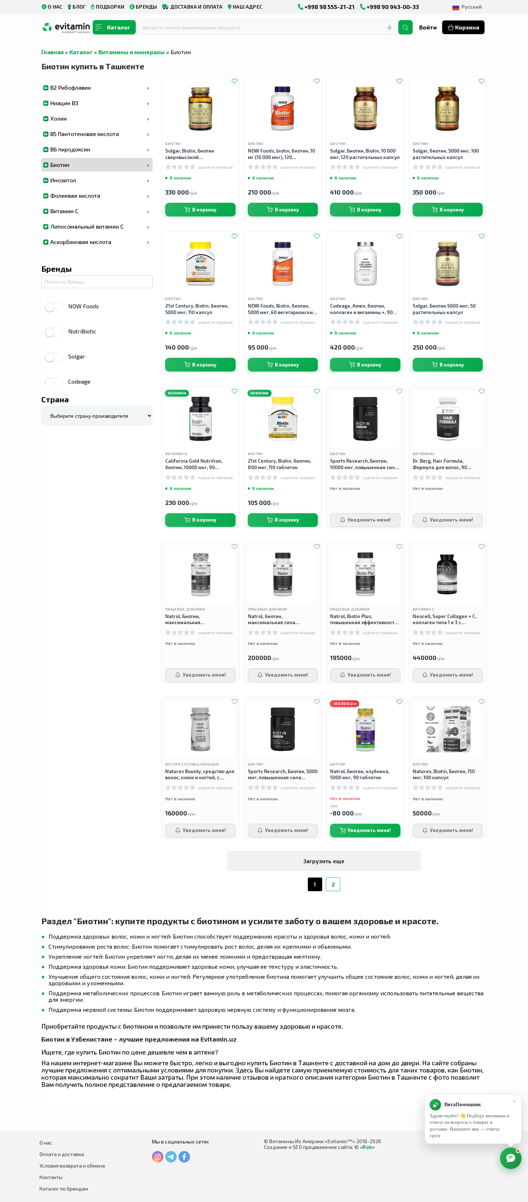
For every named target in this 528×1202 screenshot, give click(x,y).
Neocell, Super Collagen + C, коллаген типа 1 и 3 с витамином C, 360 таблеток (444, 619)
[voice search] (389, 27)
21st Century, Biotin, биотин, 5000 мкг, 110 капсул (196, 309)
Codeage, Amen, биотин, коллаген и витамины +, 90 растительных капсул (361, 309)
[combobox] (273, 27)
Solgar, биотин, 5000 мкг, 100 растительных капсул (446, 154)
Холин (99, 118)
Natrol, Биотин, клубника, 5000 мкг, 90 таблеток (359, 774)
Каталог (81, 51)
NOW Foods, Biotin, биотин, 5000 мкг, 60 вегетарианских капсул (281, 309)
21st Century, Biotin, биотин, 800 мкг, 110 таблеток (279, 464)
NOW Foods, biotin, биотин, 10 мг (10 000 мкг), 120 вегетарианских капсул (281, 154)
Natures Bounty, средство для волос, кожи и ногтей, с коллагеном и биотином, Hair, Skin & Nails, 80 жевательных (200, 774)
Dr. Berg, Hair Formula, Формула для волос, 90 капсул (440, 464)
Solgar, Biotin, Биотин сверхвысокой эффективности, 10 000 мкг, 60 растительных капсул (200, 154)
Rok (367, 1147)
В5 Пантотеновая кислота (99, 133)
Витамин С (99, 210)
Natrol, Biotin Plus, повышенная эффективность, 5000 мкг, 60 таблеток (364, 619)
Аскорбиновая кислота (99, 241)
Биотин (99, 164)
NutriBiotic (82, 331)
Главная (52, 51)
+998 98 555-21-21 (329, 6)
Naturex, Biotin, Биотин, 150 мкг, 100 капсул (444, 774)
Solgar (76, 356)
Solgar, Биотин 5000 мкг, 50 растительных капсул (444, 309)
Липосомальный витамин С (99, 226)
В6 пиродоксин (99, 149)
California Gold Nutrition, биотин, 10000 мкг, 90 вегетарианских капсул (193, 464)
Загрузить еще (323, 860)
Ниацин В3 (99, 102)
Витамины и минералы (131, 51)
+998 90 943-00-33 (392, 6)
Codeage (79, 381)
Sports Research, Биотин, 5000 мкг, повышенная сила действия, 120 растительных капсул (283, 774)
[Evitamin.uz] (66, 30)
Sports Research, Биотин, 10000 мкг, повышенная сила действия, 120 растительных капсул (364, 464)
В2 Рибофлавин (99, 87)
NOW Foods (83, 306)
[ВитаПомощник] (511, 1158)
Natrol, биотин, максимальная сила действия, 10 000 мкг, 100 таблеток (277, 619)
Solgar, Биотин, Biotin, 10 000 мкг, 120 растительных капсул (365, 154)
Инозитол (99, 180)
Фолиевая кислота (99, 195)
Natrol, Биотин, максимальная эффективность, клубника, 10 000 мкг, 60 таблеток (198, 619)
